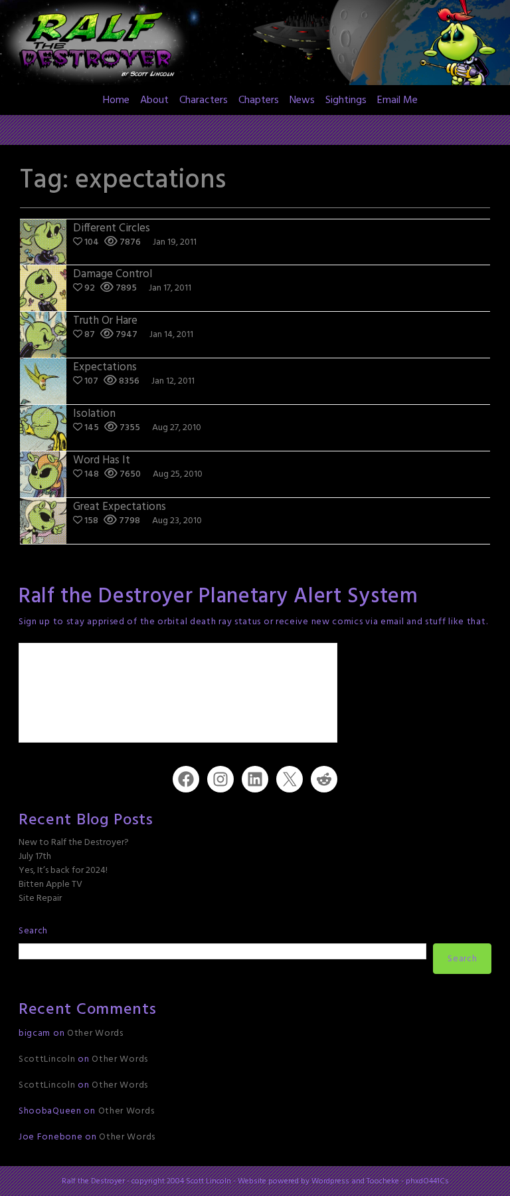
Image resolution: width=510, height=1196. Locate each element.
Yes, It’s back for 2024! (63, 870)
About (154, 100)
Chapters (258, 100)
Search (33, 931)
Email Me (397, 100)
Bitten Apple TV (50, 884)
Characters (203, 100)
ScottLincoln (47, 1059)
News (302, 100)
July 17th (35, 856)
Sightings (346, 100)
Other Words (95, 1033)
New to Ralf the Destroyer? (74, 842)
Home (116, 100)
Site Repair (40, 898)
